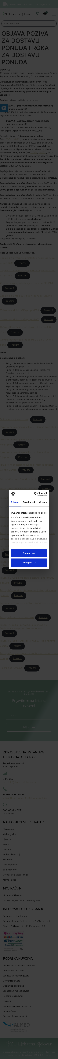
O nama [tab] (43, 502)
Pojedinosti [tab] (29, 502)
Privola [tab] (14, 502)
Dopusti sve (29, 553)
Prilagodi (27, 562)
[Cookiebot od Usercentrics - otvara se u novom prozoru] (36, 494)
